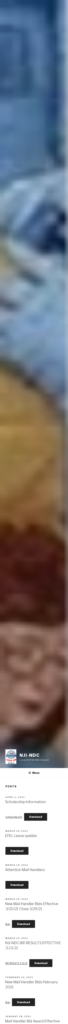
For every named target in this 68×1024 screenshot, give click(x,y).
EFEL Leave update (21, 836)
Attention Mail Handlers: (25, 870)
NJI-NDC (30, 755)
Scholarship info (13, 817)
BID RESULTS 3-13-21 (16, 963)
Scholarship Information (25, 802)
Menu (36, 772)
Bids (7, 924)
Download (35, 816)
